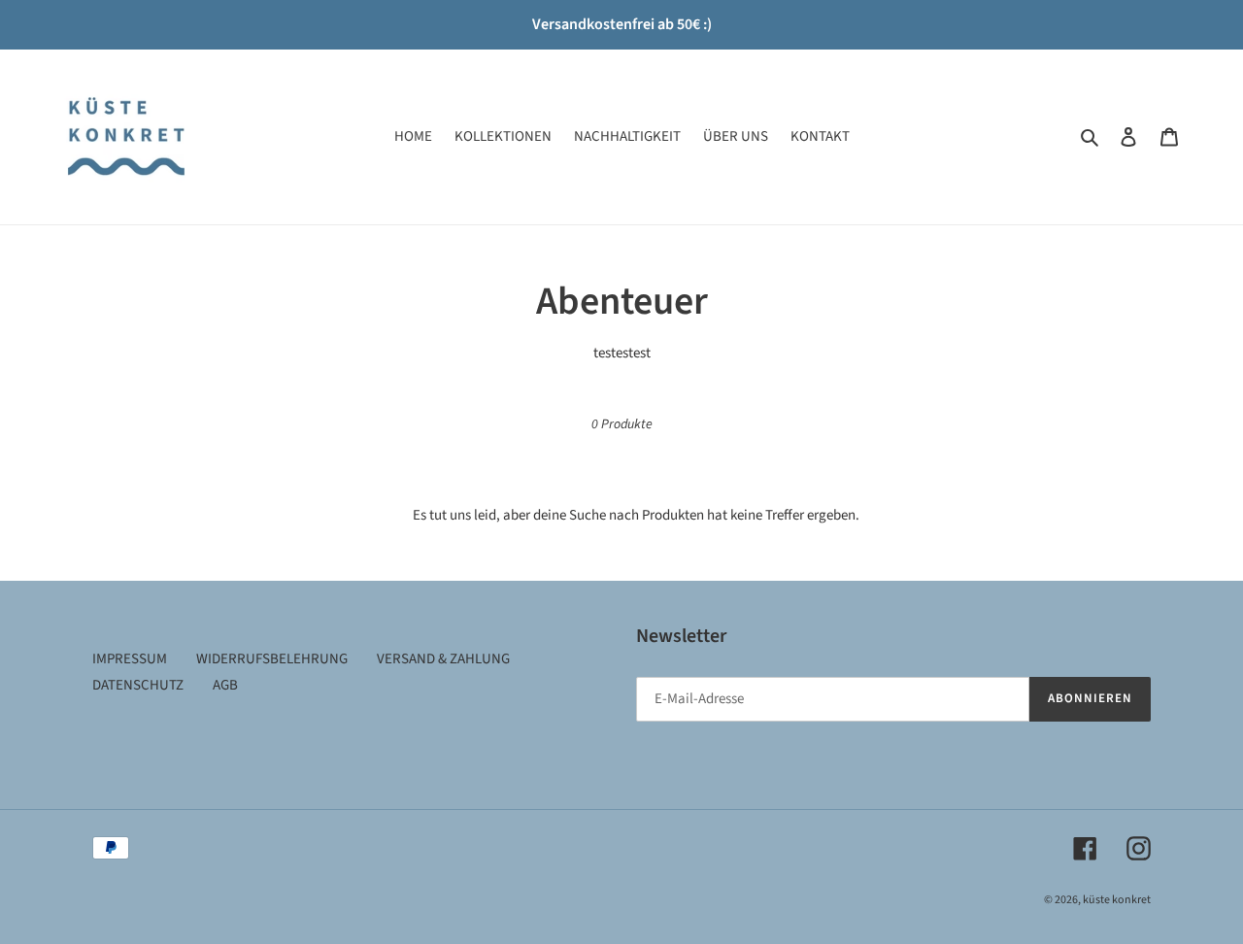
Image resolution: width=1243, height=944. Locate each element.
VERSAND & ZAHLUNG (443, 659)
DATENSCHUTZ (138, 685)
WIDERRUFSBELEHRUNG (272, 659)
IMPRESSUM (129, 659)
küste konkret (1117, 900)
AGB (225, 685)
